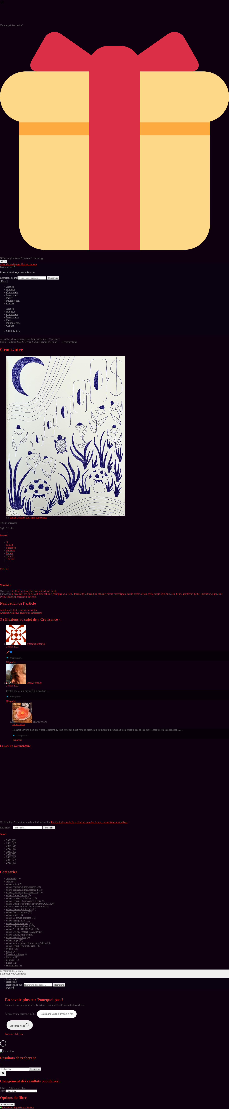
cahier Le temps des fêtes (18, 917)
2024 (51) (11, 846)
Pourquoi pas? (13, 300)
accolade (18, 594)
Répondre (11, 662)
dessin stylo (147, 594)
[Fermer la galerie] (1, 1049)
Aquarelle (11, 878)
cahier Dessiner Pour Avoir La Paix (23, 901)
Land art (10, 957)
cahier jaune (12, 915)
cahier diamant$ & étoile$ (18, 909)
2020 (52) (11, 857)
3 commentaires (69, 342)
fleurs (178, 594)
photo (9, 962)
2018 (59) (11, 862)
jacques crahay (34, 683)
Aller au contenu (28, 264)
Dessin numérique (15, 954)
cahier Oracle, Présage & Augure (22, 932)
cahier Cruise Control (16, 895)
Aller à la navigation (10, 264)
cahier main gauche (15, 920)
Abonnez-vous (17, 1025)
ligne (214, 594)
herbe (197, 594)
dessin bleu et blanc (96, 594)
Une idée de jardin (18, 610)
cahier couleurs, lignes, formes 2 (22, 889)
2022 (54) (11, 851)
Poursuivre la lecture (14, 1034)
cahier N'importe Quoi (17, 923)
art (36, 594)
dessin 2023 (79, 594)
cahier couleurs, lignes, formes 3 (22, 892)
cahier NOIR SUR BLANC (20, 929)
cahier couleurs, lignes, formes (21, 887)
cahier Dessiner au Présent (19, 898)
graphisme (188, 594)
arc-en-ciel (29, 594)
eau (173, 594)
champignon (59, 594)
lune (220, 594)
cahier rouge (12, 940)
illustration (206, 594)
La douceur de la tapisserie (21, 612)
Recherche (53, 278)
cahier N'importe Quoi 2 (18, 926)
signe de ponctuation (17, 596)
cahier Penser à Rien (16, 937)
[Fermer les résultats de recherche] (3, 1073)
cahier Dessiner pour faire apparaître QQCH (28, 903)
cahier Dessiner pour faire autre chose (28, 517)
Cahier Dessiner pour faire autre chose (28, 339)
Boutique (10, 289)
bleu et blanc (45, 594)
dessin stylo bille (162, 594)
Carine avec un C (49, 342)
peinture (10, 960)
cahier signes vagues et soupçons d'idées (26, 943)
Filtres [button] (13, 1088)
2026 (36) (11, 840)
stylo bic (32, 596)
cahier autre (12, 884)
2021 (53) (11, 854)
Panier (9, 298)
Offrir (3, 261)
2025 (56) (11, 843)
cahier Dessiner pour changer (20, 946)
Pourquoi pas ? (7, 267)
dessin (54, 591)
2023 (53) (11, 848)
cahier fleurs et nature (16, 912)
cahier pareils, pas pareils (18, 934)
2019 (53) (11, 860)
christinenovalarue (36, 643)
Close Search (7, 1104)
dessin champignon (116, 594)
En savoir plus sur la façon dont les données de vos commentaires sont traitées (89, 822)
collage (9, 948)
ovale (2, 596)
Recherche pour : (8, 277)
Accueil (10, 286)
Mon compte (12, 295)
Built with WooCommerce (13, 973)
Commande (12, 292)
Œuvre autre (12, 965)
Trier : (3, 1090)
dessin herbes (133, 594)
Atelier (9, 881)
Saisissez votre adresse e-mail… (21, 1014)
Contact (10, 303)
